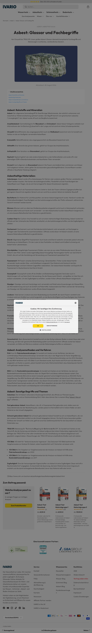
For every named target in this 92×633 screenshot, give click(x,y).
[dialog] (46, 316)
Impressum (67, 322)
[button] (46, 330)
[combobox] (75, 303)
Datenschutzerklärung (51, 322)
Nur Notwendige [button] (52, 325)
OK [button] (38, 325)
